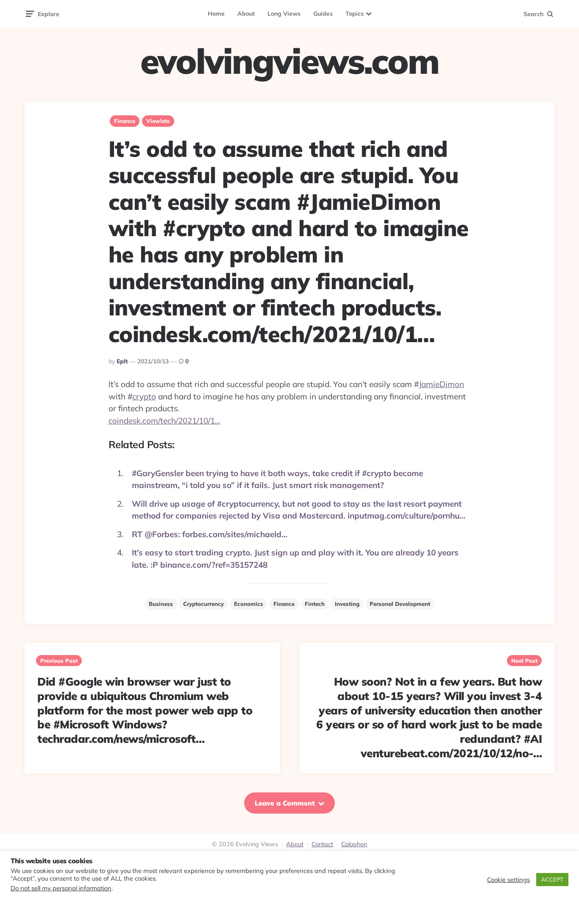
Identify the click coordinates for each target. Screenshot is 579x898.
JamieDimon (441, 384)
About (246, 13)
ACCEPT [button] (552, 879)
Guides (323, 13)
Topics (354, 13)
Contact (322, 844)
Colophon (354, 844)
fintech (315, 603)
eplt (122, 361)
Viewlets (158, 120)
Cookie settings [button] (508, 880)
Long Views (284, 13)
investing (347, 603)
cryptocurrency (203, 603)
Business (161, 603)
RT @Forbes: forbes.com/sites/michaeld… (209, 534)
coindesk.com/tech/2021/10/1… (164, 421)
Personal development (400, 603)
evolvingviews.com (289, 61)
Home (216, 13)
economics (248, 603)
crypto (144, 396)
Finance (124, 120)
